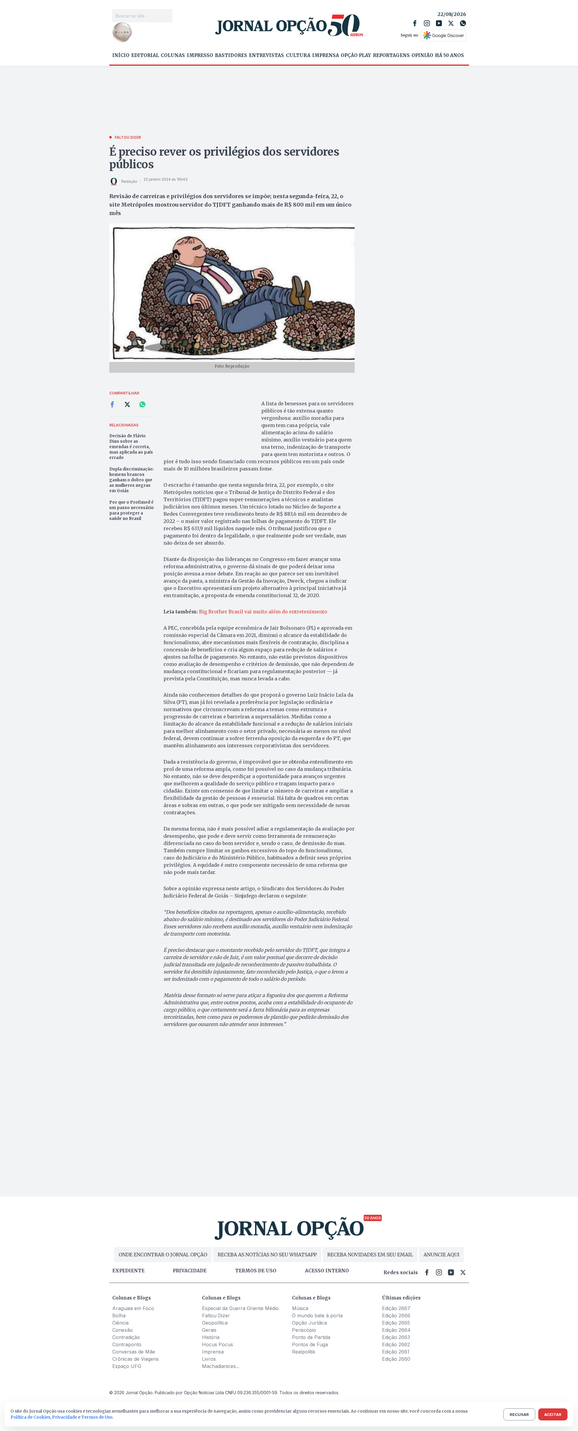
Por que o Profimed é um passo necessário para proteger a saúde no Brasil (131, 510)
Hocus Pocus (217, 1344)
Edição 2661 (395, 1352)
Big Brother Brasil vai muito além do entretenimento (263, 612)
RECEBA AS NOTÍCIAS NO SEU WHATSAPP (267, 1255)
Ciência (120, 1323)
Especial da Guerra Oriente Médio (240, 1308)
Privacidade (190, 1271)
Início (120, 55)
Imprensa (325, 55)
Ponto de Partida (311, 1337)
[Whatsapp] (463, 23)
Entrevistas (266, 55)
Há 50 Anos (449, 55)
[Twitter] (451, 23)
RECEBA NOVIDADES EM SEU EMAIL (370, 1255)
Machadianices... (220, 1366)
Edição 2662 (396, 1344)
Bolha (119, 1315)
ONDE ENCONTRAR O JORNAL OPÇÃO (163, 1255)
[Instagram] (427, 23)
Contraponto (126, 1344)
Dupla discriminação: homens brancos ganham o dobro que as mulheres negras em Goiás (131, 480)
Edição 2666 (396, 1315)
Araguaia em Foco (133, 1308)
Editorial (145, 55)
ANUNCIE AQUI (441, 1255)
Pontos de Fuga (310, 1344)
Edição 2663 (396, 1337)
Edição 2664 (396, 1330)
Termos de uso (255, 1271)
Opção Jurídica (309, 1323)
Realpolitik (303, 1352)
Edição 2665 (396, 1323)
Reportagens (391, 55)
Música (300, 1308)
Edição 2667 (396, 1308)
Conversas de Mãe (133, 1352)
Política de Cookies (30, 1417)
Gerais (209, 1330)
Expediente (128, 1271)
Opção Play (356, 55)
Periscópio (304, 1330)
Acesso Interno (327, 1271)
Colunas (173, 55)
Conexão (122, 1330)
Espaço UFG (126, 1366)
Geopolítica (215, 1323)
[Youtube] (439, 23)
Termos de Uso (97, 1417)
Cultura (298, 55)
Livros (209, 1359)
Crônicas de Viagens (135, 1359)
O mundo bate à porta (317, 1315)
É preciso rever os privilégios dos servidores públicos (224, 158)
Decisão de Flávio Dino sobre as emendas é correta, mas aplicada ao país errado (131, 446)
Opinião (422, 55)
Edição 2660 (396, 1359)
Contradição (126, 1337)
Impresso (200, 55)
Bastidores (231, 55)
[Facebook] (415, 23)
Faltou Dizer (216, 1315)
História (210, 1337)
